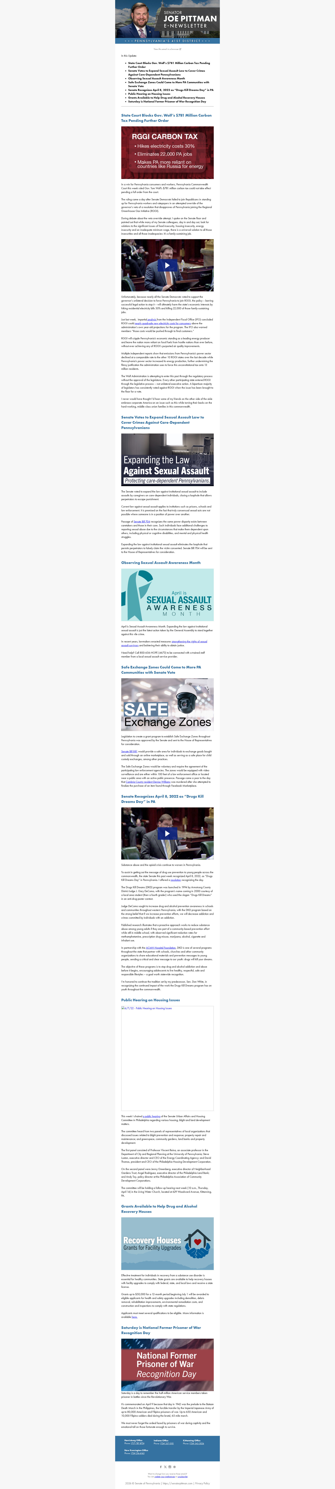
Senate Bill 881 (129, 751)
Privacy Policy (202, 1483)
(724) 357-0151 (167, 1443)
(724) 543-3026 (196, 1443)
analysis (152, 319)
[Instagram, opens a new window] (170, 1468)
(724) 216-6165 (137, 1453)
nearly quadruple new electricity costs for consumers (163, 323)
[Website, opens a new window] (174, 1468)
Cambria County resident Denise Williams (148, 782)
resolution (176, 880)
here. (134, 1317)
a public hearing (151, 1116)
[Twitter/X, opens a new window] (165, 1468)
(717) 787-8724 (137, 1443)
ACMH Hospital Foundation (161, 948)
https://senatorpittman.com (177, 1483)
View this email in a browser (166, 49)
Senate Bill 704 (142, 521)
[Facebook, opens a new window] (161, 1468)
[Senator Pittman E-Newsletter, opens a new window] (167, 22)
